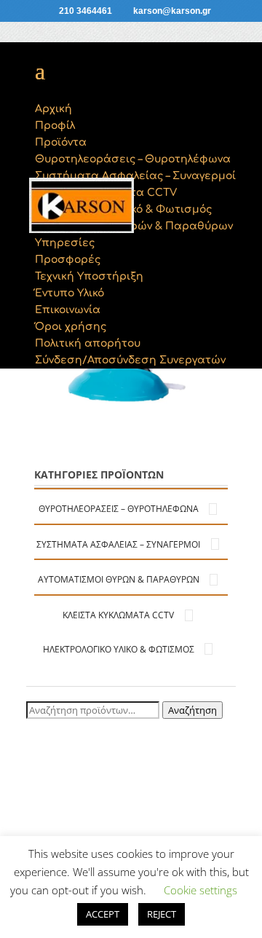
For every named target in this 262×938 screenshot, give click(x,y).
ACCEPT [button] (102, 914)
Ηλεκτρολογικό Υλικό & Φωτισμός (118, 649)
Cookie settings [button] (200, 890)
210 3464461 (85, 11)
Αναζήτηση (192, 710)
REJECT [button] (161, 914)
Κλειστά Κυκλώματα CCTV (118, 615)
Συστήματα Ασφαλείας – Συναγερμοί (118, 544)
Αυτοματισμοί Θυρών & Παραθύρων (118, 579)
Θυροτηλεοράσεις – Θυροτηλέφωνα (119, 508)
